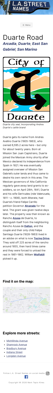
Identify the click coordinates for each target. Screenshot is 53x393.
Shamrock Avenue (17, 344)
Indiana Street (14, 352)
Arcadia (9, 43)
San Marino (27, 49)
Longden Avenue (16, 356)
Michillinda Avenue (17, 340)
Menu (27, 25)
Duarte (24, 43)
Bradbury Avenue (16, 348)
